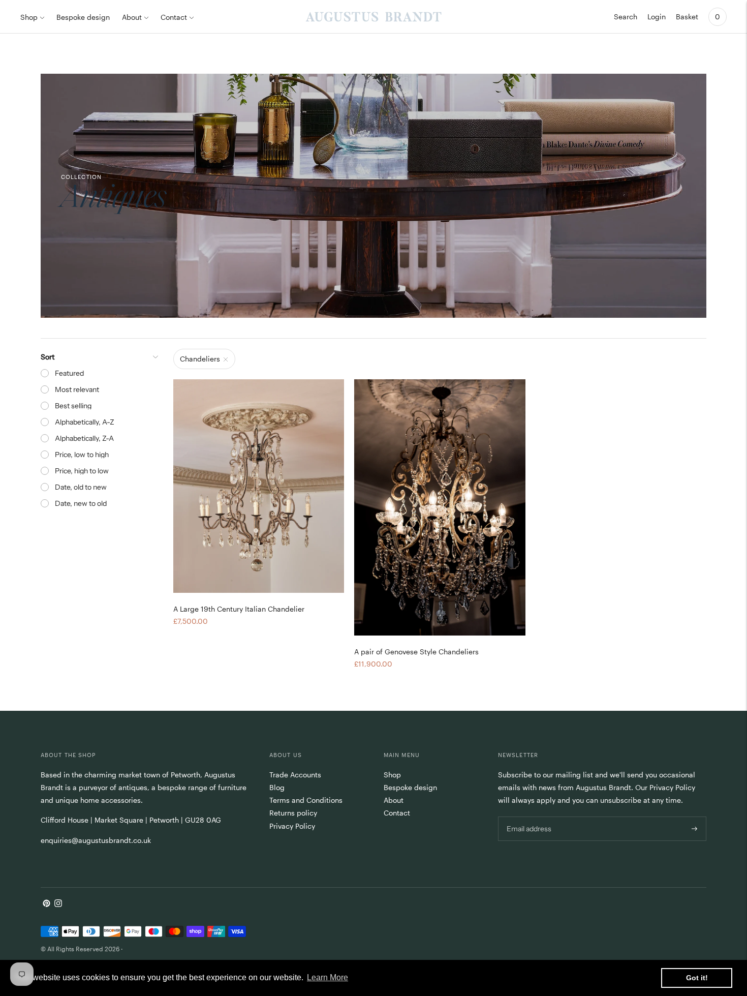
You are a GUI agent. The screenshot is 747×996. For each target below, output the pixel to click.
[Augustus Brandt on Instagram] (58, 904)
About (132, 17)
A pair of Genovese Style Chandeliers (416, 651)
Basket (687, 16)
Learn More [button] (327, 977)
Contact (174, 17)
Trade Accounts (295, 774)
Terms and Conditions (306, 800)
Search (625, 16)
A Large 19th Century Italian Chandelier (238, 609)
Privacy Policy (292, 826)
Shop (29, 17)
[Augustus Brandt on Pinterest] (46, 904)
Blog (277, 787)
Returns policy (293, 812)
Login (656, 16)
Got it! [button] (697, 978)
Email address (528, 816)
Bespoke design (83, 17)
